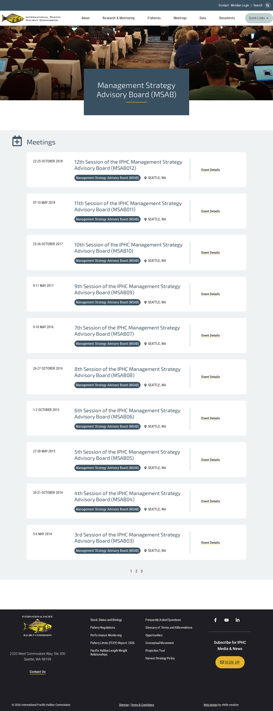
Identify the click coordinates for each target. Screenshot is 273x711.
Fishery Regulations (102, 627)
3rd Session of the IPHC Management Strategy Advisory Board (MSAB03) (127, 537)
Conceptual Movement (159, 643)
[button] (267, 5)
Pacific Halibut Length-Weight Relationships (108, 652)
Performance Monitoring (106, 635)
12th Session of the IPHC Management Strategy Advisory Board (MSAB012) (128, 165)
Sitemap (124, 705)
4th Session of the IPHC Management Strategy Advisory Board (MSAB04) (127, 496)
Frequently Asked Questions (163, 620)
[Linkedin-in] (237, 620)
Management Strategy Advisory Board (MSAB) (107, 178)
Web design (211, 705)
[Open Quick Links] (267, 18)
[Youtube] (226, 620)
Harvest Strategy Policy (160, 658)
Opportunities (154, 635)
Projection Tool (155, 651)
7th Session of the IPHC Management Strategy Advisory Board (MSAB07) (127, 330)
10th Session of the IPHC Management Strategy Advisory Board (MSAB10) (128, 247)
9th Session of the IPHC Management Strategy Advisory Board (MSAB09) (127, 289)
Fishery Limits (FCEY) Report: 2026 (112, 643)
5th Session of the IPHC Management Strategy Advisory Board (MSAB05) (127, 455)
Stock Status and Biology (106, 620)
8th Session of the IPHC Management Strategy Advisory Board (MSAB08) (127, 372)
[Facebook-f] (215, 620)
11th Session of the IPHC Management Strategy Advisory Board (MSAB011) (128, 206)
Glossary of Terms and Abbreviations (168, 627)
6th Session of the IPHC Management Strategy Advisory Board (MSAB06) (127, 413)
